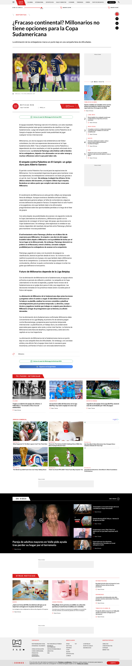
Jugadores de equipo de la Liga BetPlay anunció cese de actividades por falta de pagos (102, 404)
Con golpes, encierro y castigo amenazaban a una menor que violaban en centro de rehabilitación (99, 130)
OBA (48, 653)
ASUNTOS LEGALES (88, 645)
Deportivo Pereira (91, 401)
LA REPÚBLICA (86, 643)
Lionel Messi (91, 114)
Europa (15, 602)
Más (112, 498)
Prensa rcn (35, 653)
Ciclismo (15, 401)
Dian (89, 150)
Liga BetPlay (53, 401)
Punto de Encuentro (98, 2)
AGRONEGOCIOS (87, 647)
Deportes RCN (50, 2)
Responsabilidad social (38, 643)
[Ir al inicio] (21, 2)
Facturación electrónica (54, 643)
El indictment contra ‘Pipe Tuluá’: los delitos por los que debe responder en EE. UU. (105, 531)
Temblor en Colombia (90, 102)
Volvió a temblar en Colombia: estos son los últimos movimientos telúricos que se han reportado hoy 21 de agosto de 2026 (97, 106)
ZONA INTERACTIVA (107, 645)
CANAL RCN (111, 2)
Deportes (21, 15)
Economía (71, 2)
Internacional (39, 2)
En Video (21, 499)
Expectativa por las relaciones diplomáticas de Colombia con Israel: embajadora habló (104, 543)
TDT (76, 643)
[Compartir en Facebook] (117, 18)
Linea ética (50, 651)
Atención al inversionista (35, 655)
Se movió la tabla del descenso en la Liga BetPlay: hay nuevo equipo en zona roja (63, 404)
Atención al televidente (38, 645)
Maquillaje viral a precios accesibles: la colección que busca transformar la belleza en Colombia (68, 606)
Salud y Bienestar (61, 2)
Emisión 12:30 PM (67, 7)
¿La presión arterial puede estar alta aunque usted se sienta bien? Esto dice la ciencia (107, 598)
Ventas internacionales (54, 649)
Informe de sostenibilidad (51, 646)
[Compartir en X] (117, 23)
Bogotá (90, 138)
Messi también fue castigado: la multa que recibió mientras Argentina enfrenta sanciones (99, 118)
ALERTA (68, 651)
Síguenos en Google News (47, 366)
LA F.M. (68, 649)
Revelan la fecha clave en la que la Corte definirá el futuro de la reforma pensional (107, 585)
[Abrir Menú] (13, 2)
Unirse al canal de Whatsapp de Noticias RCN (47, 117)
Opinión (88, 2)
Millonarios (21, 354)
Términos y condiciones (65, 662)
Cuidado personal (57, 602)
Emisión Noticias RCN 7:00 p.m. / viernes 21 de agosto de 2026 (106, 519)
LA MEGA (68, 655)
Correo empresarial (37, 651)
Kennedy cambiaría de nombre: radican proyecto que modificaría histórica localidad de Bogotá (98, 142)
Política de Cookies (82, 663)
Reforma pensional (101, 581)
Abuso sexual (92, 126)
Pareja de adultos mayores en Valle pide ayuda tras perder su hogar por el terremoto (40, 543)
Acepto (113, 663)
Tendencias (80, 2)
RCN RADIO (69, 647)
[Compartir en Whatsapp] (117, 28)
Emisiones (18, 7)
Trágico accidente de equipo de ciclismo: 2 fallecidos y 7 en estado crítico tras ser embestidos (27, 405)
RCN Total (69, 645)
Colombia (30, 2)
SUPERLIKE (105, 647)
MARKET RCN (106, 649)
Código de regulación (38, 649)
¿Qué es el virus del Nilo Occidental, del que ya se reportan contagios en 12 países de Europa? (29, 606)
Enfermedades (100, 594)
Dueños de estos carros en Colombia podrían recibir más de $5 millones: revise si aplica (99, 154)
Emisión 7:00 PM (114, 7)
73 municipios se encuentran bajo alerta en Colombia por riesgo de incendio (106, 507)
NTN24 (68, 643)
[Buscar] (118, 2)
